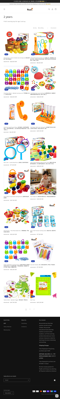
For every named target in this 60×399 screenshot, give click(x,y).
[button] (4, 9)
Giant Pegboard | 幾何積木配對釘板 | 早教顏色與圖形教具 (43, 196)
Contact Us (24, 326)
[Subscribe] (28, 380)
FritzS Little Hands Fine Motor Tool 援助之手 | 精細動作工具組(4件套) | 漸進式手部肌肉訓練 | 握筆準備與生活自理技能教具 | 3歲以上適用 (43, 59)
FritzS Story (24, 323)
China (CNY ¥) (8, 393)
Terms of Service (7, 326)
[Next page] (34, 309)
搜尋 (5, 323)
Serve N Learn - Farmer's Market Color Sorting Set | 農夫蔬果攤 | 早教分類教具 (17, 58)
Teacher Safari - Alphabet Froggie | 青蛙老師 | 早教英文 (16, 300)
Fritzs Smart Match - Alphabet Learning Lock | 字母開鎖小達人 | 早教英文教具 (16, 94)
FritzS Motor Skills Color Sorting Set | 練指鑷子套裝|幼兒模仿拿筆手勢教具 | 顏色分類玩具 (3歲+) (43, 128)
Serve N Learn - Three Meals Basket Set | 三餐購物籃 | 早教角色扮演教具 (16, 231)
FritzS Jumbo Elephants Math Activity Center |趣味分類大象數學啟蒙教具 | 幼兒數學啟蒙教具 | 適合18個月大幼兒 (43, 163)
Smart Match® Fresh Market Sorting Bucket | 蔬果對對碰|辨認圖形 (16, 197)
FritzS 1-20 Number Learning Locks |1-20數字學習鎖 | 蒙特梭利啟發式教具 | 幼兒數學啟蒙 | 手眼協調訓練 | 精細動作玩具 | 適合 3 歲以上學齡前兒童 (17, 266)
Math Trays (32, 300)
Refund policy (7, 330)
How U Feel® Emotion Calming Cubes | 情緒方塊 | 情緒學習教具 (43, 231)
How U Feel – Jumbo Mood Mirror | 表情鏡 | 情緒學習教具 (16, 162)
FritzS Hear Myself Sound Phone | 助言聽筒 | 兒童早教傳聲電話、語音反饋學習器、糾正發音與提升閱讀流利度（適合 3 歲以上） (17, 128)
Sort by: (35, 28)
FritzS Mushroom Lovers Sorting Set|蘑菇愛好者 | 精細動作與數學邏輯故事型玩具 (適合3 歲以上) (43, 94)
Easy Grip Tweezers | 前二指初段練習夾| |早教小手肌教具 (42, 264)
